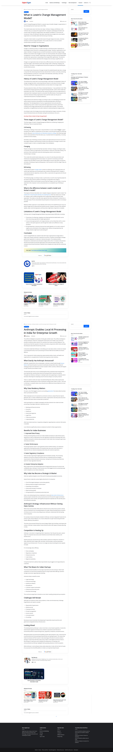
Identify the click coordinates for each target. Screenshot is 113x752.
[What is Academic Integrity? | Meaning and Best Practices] (59, 298)
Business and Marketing (54, 2)
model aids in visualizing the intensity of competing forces (37, 194)
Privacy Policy (59, 736)
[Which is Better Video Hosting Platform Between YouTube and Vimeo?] (74, 24)
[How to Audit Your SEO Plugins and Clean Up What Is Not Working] (74, 89)
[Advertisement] (80, 60)
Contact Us (86, 2)
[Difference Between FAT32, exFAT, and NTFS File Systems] (74, 99)
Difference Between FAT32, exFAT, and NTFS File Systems (83, 98)
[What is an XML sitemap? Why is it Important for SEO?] (74, 45)
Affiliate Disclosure (60, 734)
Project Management (52, 749)
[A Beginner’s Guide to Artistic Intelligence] (30, 298)
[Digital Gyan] (26, 2)
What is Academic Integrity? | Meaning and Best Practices (59, 304)
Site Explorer (76, 749)
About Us (59, 731)
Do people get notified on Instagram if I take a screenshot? (83, 39)
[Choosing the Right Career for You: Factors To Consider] (45, 298)
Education (29, 9)
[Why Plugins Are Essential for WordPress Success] (74, 94)
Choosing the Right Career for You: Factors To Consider (44, 304)
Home (46, 2)
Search (72, 9)
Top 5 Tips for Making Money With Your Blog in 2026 (83, 83)
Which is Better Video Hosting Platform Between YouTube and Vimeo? (83, 23)
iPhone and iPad (45, 749)
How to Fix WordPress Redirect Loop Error (82, 731)
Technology (64, 2)
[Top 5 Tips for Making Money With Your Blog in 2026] (74, 83)
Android (36, 749)
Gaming (41, 732)
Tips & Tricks (42, 736)
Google (41, 734)
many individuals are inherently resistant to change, (44, 133)
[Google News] (47, 255)
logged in (30, 316)
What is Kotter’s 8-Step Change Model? (38, 116)
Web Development (72, 2)
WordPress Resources (69, 749)
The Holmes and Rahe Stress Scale (39, 250)
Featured (80, 2)
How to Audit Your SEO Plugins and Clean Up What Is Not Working (83, 88)
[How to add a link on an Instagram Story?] (74, 29)
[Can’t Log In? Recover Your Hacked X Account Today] (74, 34)
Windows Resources (60, 749)
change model (38, 169)
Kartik (27, 21)
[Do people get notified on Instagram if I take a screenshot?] (74, 40)
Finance (39, 749)
